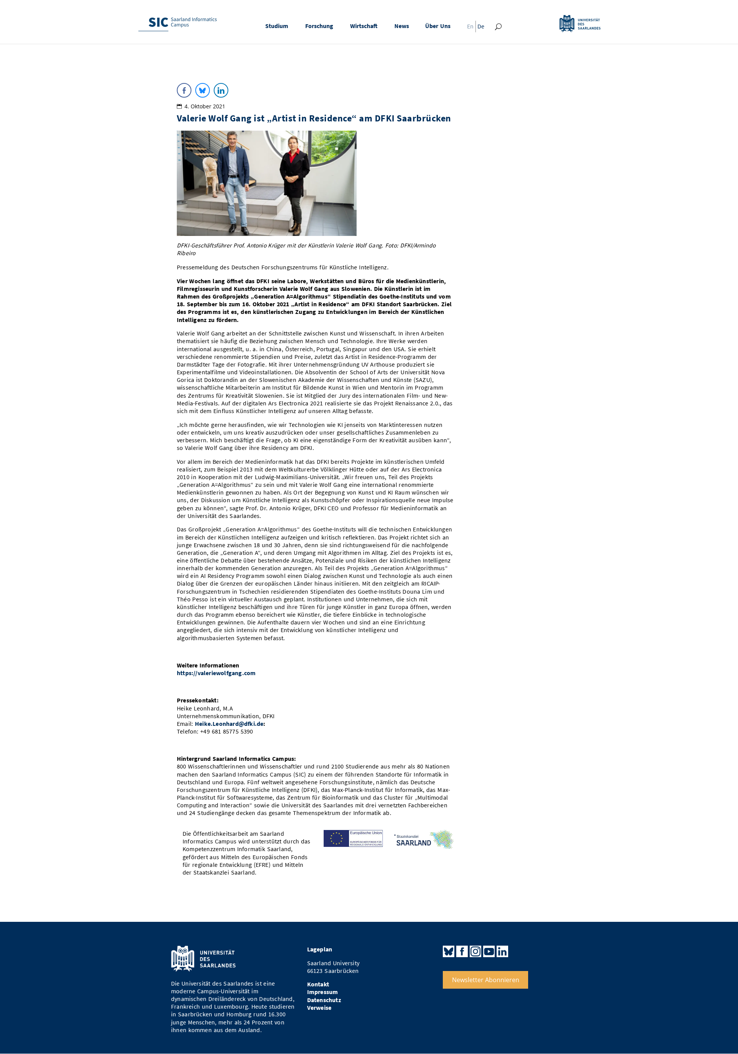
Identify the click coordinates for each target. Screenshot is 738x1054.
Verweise (319, 1007)
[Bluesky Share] (202, 90)
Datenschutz (324, 1000)
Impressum (322, 992)
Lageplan (319, 949)
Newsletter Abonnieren (485, 980)
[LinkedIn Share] (221, 90)
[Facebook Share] (184, 90)
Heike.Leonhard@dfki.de (229, 723)
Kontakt (318, 984)
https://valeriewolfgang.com (216, 673)
